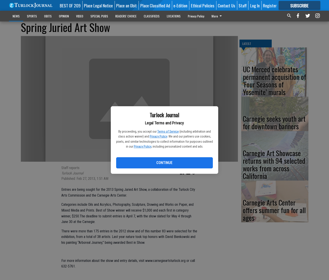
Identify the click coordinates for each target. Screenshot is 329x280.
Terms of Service (168, 131)
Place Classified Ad (155, 5)
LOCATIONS (174, 16)
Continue (164, 163)
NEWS (16, 16)
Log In (255, 5)
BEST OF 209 (70, 5)
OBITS (48, 16)
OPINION (64, 16)
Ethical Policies (202, 5)
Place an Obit (126, 5)
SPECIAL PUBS (99, 16)
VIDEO (79, 16)
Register (270, 5)
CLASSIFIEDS (152, 16)
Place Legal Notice (98, 5)
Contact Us (226, 5)
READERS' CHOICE (126, 16)
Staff (243, 5)
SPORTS (32, 16)
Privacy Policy (158, 136)
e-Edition (180, 5)
